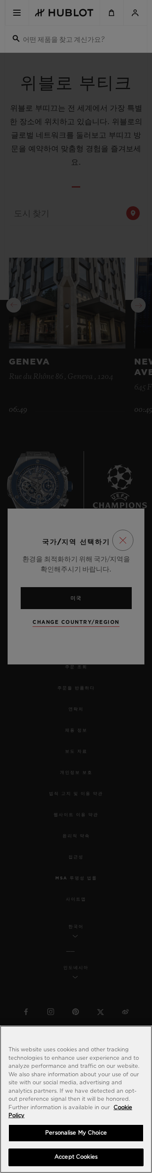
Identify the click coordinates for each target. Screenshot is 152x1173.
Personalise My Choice (76, 1133)
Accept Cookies (76, 1157)
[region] (76, 1099)
